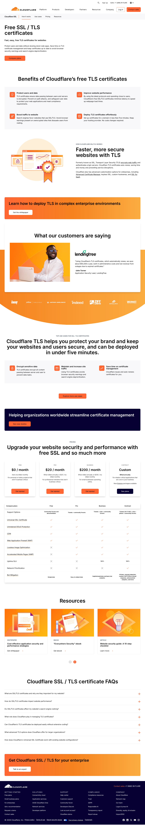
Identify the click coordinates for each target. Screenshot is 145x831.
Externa (120, 483)
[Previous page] (70, 661)
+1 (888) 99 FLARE (132, 786)
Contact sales (133, 9)
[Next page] (74, 661)
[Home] (24, 9)
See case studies (19, 424)
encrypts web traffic (129, 162)
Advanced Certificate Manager (88, 174)
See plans (125, 491)
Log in (120, 9)
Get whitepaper (13, 651)
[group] (72, 257)
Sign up (105, 3)
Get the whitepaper (20, 212)
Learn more (104, 651)
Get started (20, 491)
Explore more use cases (72, 396)
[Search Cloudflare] (98, 3)
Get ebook (58, 651)
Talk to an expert (20, 769)
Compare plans (15, 58)
